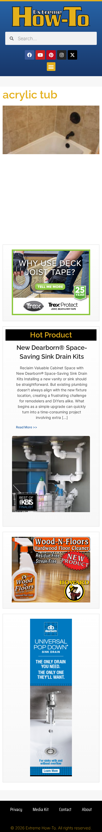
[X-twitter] (72, 55)
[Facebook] (29, 55)
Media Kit (41, 809)
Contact (65, 809)
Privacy (16, 809)
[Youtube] (40, 55)
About (87, 809)
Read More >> (26, 427)
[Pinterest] (51, 55)
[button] (51, 66)
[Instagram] (61, 55)
